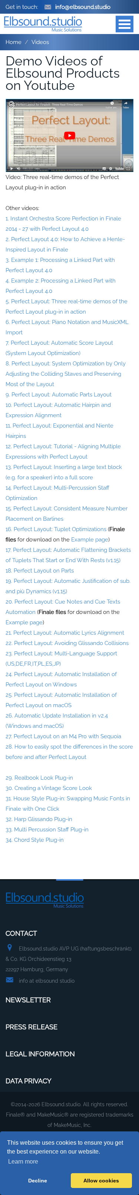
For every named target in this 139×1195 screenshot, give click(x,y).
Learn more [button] (23, 1161)
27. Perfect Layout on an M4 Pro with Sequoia (63, 736)
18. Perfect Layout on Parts (40, 570)
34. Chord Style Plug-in (35, 840)
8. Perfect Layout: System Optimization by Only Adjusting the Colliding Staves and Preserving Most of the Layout (66, 374)
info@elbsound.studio (82, 7)
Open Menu (124, 24)
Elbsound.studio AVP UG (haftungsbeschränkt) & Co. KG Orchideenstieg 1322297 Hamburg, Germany (69, 959)
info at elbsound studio (47, 981)
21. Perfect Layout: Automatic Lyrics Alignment (65, 632)
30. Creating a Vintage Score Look (49, 788)
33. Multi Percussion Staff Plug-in (47, 829)
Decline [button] (37, 1181)
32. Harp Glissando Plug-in (39, 819)
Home (13, 42)
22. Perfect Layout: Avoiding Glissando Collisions (67, 643)
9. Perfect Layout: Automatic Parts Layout (59, 394)
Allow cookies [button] (101, 1181)
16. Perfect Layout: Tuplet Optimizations (56, 529)
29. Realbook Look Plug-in (39, 777)
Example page (89, 539)
